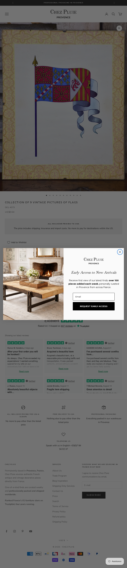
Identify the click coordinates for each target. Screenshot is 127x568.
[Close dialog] (120, 252)
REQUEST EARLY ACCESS (93, 306)
